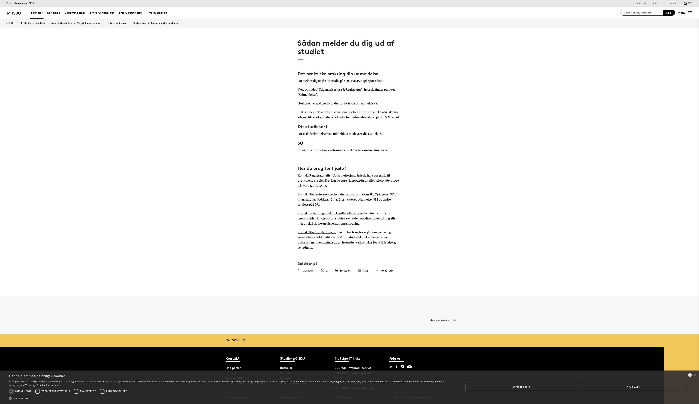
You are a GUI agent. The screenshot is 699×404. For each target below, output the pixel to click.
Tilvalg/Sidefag (156, 12)
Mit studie (25, 23)
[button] (230, 398)
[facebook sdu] (396, 366)
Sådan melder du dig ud (165, 23)
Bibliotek (641, 3)
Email (365, 270)
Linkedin (345, 270)
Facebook (308, 270)
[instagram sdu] (402, 366)
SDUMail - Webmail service (353, 368)
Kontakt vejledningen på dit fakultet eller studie (330, 213)
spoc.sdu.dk (376, 81)
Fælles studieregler (117, 23)
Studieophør (139, 23)
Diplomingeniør (74, 12)
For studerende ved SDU (20, 3)
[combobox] (690, 375)
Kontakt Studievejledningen (317, 232)
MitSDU (10, 23)
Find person (233, 368)
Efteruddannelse (130, 12)
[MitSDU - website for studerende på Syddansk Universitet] (13, 13)
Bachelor (37, 12)
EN (691, 3)
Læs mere (55, 385)
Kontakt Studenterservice (315, 194)
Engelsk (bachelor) (61, 23)
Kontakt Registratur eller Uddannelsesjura (327, 175)
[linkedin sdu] (390, 366)
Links (656, 3)
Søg (668, 12)
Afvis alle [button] (633, 387)
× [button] (695, 374)
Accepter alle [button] (521, 387)
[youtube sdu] (409, 366)
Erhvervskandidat (102, 12)
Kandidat (53, 12)
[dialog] (349, 387)
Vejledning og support (89, 23)
